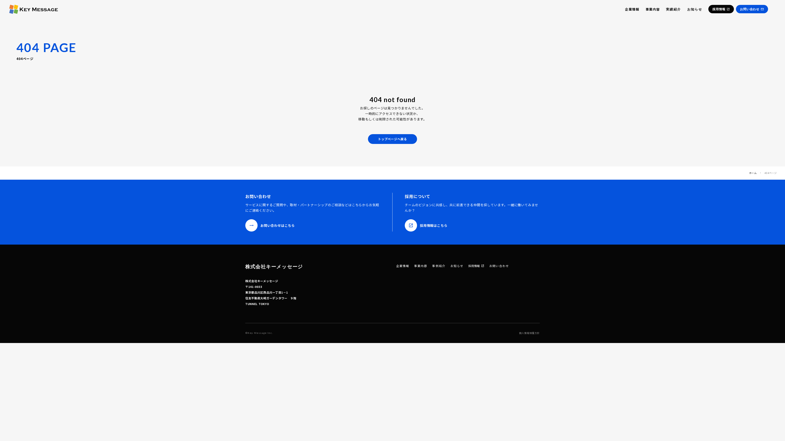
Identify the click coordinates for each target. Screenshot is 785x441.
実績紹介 (673, 9)
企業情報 (632, 9)
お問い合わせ (499, 266)
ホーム (753, 173)
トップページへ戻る (392, 139)
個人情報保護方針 (529, 333)
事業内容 (653, 9)
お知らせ (694, 9)
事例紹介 (438, 266)
